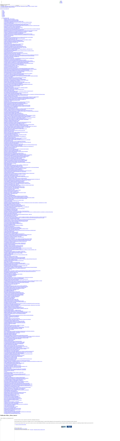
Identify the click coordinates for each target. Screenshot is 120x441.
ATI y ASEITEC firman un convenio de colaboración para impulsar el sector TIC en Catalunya (18, 73)
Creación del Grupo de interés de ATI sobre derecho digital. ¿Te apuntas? (15, 174)
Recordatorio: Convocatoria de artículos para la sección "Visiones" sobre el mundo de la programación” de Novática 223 (22, 179)
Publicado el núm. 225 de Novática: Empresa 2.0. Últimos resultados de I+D (15, 128)
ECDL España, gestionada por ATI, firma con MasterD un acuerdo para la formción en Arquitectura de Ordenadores (21, 54)
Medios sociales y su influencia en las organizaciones (12, 262)
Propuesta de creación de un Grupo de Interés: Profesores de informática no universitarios (17, 162)
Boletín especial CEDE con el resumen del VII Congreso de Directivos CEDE (15, 254)
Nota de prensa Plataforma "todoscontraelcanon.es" (11, 289)
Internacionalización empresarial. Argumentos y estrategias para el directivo (15, 168)
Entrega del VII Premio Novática (9, 131)
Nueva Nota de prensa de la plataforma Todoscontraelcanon (13, 398)
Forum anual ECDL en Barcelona (9, 370)
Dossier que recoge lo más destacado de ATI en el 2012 (12, 185)
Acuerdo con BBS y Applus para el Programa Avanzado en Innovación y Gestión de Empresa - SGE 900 (19, 115)
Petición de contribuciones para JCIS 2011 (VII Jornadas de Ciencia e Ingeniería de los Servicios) (18, 277)
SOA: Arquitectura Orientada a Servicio (10, 359)
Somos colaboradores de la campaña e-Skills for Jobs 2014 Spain (13, 104)
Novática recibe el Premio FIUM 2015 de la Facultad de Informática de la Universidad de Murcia (18, 70)
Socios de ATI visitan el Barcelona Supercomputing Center (13, 93)
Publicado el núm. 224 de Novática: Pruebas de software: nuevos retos (14, 130)
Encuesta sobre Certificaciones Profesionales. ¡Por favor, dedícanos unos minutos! (16, 381)
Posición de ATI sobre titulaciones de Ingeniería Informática (13, 341)
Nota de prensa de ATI (7, 36)
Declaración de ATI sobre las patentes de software (11, 320)
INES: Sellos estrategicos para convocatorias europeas (12, 291)
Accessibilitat (2, 6)
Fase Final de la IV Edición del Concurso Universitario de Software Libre (15, 301)
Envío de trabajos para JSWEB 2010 (9, 297)
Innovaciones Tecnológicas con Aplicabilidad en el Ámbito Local (13, 380)
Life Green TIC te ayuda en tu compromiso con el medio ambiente (14, 74)
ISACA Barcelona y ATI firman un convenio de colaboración (13, 145)
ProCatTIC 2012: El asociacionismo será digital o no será (12, 212)
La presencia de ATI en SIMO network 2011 (10, 259)
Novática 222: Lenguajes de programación (10, 147)
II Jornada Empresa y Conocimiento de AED (10, 193)
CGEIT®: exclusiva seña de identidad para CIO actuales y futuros (14, 200)
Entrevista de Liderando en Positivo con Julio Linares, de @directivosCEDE (15, 178)
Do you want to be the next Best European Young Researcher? (13, 83)
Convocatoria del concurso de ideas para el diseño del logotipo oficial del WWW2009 (16, 383)
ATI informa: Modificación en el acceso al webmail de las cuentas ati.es (14, 322)
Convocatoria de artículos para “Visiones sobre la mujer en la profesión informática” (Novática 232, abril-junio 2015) (21, 96)
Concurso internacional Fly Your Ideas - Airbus (11, 215)
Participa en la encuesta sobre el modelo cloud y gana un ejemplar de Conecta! (15, 159)
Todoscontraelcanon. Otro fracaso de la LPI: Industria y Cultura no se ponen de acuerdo (17, 384)
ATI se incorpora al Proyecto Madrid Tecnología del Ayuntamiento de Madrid (15, 235)
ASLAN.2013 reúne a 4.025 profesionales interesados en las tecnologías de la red (16, 156)
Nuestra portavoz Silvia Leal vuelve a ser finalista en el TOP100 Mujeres (15, 79)
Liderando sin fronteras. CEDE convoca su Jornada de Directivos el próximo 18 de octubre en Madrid (19, 197)
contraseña (17, 5)
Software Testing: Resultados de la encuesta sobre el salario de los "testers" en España (16, 155)
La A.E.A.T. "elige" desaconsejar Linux (10, 407)
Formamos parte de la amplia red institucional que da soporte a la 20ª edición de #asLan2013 (17, 170)
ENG (7, 8)
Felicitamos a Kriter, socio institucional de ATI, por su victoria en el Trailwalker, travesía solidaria (18, 37)
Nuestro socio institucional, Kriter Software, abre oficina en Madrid (14, 41)
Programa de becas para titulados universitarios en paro (12, 304)
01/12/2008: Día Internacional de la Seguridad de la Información (13, 343)
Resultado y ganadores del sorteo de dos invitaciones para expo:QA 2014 (15, 109)
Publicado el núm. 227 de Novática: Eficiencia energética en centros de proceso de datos (17, 105)
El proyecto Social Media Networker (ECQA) (11, 133)
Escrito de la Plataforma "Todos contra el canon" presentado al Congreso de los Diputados (17, 319)
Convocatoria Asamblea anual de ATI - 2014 (10, 107)
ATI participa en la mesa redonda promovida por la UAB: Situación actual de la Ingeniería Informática (19, 55)
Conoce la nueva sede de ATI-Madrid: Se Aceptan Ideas (12, 44)
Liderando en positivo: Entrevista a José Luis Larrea (12, 229)
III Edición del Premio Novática (9, 340)
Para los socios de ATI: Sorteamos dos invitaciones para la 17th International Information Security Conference (20, 69)
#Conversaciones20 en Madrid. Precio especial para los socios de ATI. (14, 180)
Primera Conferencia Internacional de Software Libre (12, 362)
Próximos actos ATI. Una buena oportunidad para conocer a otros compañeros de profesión (17, 23)
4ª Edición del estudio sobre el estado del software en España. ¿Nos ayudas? (15, 47)
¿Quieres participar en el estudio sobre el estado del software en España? (15, 117)
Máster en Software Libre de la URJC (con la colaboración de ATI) (14, 345)
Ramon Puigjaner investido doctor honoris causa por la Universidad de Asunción (16, 286)
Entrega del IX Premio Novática (9, 57)
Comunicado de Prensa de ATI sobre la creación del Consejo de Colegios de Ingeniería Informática (18, 315)
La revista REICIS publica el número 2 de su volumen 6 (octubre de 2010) (15, 287)
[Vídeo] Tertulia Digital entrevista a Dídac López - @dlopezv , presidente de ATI (16, 164)
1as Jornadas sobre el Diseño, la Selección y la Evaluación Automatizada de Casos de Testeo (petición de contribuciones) (22, 336)
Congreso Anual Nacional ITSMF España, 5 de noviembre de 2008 (14, 342)
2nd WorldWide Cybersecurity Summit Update (11, 272)
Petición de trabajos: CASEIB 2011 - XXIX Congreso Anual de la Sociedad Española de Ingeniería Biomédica (20, 267)
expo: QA (5, 371)
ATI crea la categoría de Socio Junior (9, 339)
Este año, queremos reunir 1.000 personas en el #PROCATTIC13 (14, 153)
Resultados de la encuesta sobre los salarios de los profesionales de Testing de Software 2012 (18, 234)
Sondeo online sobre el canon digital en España (11, 391)
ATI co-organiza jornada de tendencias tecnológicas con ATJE (13, 223)
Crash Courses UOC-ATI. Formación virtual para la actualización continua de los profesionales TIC (19, 146)
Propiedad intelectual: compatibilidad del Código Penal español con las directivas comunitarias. (18, 154)
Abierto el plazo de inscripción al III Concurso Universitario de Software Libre (15, 346)
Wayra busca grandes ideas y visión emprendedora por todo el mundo (14, 187)
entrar (28, 5)
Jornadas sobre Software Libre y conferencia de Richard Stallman (13, 278)
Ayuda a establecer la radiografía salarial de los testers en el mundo (14, 181)
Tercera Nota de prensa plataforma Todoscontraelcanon (12, 397)
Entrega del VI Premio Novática (9, 199)
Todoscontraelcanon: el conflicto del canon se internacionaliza (13, 356)
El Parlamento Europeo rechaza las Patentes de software (12, 409)
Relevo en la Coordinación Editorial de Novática (11, 399)
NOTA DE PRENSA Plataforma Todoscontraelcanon (12, 395)
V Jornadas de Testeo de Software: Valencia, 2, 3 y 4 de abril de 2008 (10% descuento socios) (18, 358)
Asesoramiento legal (7, 317)
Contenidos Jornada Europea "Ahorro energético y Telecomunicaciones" (15, 388)
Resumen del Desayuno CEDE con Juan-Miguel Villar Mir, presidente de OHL (16, 221)
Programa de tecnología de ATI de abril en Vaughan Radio (12, 72)
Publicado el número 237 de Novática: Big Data (11, 19)
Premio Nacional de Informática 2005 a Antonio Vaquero (12, 408)
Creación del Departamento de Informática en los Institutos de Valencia (14, 321)
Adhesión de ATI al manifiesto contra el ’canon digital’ (12, 410)
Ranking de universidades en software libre (10, 213)
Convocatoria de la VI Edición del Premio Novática (11, 218)
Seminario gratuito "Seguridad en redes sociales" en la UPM (13, 328)
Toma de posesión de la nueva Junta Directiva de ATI (12, 48)
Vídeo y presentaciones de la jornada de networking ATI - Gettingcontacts (15, 171)
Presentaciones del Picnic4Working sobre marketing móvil (12, 112)
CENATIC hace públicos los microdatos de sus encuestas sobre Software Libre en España (17, 240)
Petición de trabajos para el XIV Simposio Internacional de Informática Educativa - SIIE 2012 (18, 214)
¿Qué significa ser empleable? (8, 76)
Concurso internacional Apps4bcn (9, 231)
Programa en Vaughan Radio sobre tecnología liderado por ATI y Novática (15, 77)
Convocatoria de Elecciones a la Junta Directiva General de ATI (13, 143)
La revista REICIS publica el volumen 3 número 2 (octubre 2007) (14, 372)
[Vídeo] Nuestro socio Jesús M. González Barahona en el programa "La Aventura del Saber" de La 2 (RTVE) (20, 126)
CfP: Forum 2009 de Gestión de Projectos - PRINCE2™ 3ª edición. (14, 325)
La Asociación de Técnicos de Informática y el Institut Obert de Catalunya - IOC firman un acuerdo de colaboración (21, 111)
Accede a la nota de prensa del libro (20, 424)
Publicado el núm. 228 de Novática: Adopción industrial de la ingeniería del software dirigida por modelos (19, 97)
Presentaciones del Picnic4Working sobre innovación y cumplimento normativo (16, 87)
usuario (5, 5)
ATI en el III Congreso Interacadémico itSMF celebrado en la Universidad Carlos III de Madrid (18, 352)
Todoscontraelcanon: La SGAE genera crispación (11, 350)
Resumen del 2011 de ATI (8, 250)
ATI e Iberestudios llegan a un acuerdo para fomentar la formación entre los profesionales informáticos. (19, 331)
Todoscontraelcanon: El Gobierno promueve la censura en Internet (14, 382)
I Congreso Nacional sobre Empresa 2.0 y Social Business (12, 227)
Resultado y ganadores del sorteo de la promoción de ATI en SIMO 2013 (15, 136)
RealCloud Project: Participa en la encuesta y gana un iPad (12, 236)
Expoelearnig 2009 (7, 330)
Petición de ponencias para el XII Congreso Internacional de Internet (14, 355)
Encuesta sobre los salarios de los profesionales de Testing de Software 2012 (15, 241)
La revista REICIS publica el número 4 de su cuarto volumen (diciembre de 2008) (16, 337)
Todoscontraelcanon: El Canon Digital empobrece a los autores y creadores (15, 348)
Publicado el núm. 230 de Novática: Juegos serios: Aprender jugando (14, 81)
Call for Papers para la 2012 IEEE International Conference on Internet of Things (16, 228)
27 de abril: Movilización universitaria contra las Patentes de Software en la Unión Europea (17, 411)
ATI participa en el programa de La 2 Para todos (11, 88)
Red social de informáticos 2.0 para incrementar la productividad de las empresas (16, 335)
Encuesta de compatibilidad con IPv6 (9, 224)
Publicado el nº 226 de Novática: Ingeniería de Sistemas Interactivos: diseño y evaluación (17, 116)
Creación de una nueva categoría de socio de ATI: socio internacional (14, 208)
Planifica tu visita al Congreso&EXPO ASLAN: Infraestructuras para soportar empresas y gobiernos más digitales (21, 75)
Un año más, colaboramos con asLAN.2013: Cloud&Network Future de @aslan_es (16, 182)
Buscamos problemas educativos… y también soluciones (12, 310)
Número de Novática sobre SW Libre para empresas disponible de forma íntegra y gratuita (17, 311)
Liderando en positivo (7, 314)
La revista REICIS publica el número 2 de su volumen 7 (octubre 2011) (14, 251)
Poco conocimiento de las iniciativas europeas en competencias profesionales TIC (16, 92)
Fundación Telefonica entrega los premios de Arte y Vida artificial (14, 393)
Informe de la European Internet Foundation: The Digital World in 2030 (14, 102)
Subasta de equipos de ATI (8, 194)
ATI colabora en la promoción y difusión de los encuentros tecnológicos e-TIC (15, 366)
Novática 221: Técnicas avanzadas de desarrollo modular (12, 150)
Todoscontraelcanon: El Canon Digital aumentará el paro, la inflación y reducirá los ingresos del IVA (19, 351)
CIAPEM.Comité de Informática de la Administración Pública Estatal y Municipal (16, 378)
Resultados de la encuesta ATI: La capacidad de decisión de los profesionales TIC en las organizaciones (19, 34)
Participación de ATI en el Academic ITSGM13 (11, 149)
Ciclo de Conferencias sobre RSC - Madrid (10, 177)
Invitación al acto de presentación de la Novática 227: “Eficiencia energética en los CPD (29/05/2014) (19, 108)
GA (4, 8)
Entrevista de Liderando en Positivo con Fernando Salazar (12, 248)
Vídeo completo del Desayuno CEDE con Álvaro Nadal (12, 204)
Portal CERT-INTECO (7, 255)
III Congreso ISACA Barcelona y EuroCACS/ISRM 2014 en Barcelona (15, 141)
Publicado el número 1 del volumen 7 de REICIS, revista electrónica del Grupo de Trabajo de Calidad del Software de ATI (22, 270)
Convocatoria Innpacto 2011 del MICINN (10, 274)
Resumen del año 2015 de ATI (8, 51)
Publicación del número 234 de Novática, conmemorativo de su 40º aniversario (15, 53)
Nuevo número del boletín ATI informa (10, 207)
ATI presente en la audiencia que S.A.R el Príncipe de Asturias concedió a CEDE (16, 125)
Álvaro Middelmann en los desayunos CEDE (11, 209)
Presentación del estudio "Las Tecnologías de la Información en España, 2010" (15, 265)
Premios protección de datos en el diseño (10, 163)
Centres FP (12, 6)
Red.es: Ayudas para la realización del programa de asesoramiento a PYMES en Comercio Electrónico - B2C (20, 249)
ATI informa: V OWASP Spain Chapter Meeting (11, 316)
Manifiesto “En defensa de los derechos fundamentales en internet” (14, 307)
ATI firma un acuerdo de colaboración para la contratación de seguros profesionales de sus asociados (19, 98)
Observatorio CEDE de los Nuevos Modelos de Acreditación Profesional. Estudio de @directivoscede (19, 173)
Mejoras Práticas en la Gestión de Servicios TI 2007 (11, 386)
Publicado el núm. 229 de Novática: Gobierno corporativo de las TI (14, 89)
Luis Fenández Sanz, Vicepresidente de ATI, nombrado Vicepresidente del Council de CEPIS (18, 238)
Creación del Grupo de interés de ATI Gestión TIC (11, 201)
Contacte (36, 6)
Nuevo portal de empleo (7, 376)
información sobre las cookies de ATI (39, 429)
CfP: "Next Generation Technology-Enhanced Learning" (12, 363)
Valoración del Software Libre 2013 (9, 129)
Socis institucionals (17, 6)
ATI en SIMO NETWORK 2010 (9, 290)
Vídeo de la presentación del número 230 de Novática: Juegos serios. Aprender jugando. (17, 82)
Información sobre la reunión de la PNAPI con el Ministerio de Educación (15, 392)
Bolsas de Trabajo (28, 6)
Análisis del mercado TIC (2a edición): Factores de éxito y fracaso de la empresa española (17, 387)
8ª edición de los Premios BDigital (9, 298)
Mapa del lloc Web (7, 6)
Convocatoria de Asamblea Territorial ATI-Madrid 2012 (12, 222)
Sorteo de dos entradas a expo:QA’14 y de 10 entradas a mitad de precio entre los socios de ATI (18, 110)
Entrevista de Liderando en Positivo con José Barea (11, 203)
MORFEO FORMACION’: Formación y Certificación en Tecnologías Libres (15, 312)
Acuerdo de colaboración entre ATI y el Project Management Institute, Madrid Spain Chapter (18, 239)
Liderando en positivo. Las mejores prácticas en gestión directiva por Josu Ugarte (16, 220)
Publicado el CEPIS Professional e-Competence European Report (14, 260)
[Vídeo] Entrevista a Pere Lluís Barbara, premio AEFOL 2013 (13, 165)
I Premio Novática (7, 400)
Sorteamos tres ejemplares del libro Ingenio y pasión (12, 120)
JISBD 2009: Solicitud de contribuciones (10, 334)
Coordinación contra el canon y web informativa (11, 403)
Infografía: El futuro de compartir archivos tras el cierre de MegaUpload (14, 243)
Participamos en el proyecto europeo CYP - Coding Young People (14, 64)
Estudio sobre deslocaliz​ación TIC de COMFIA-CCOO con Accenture (14, 257)
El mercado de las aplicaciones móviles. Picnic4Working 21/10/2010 (14, 288)
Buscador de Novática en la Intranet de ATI (10, 152)
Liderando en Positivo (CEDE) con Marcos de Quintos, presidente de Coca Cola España (17, 139)
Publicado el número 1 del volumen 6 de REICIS (11, 296)
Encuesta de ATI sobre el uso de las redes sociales (11, 188)
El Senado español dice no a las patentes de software (12, 412)
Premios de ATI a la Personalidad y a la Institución (11, 401)
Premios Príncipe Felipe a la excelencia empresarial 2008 (12, 367)
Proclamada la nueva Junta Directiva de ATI (10, 49)
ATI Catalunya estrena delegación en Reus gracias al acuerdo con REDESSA (15, 285)
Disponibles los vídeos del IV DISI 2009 (10, 302)
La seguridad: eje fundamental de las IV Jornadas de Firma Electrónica (14, 377)
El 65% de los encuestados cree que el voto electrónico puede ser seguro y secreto (16, 24)
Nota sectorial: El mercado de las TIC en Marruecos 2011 (12, 247)
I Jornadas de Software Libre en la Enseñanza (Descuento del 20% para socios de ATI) (17, 374)
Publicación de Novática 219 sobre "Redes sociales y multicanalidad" (14, 186)
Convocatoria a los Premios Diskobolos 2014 (10, 91)
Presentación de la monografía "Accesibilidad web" (11, 56)
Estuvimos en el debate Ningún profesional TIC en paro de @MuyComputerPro (16, 151)
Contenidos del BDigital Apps (8, 253)
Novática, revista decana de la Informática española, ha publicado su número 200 (16, 308)
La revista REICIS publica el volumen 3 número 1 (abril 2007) (13, 379)
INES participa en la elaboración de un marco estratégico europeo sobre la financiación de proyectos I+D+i (20, 271)
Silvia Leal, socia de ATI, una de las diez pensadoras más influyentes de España (16, 132)
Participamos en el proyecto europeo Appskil (10, 67)
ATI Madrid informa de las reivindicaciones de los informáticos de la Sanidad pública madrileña (18, 385)
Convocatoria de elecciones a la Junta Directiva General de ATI (13, 52)
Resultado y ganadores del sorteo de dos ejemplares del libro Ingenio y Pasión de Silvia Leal (17, 118)
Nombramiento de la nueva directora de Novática (11, 20)
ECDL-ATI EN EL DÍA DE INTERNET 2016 (11, 42)
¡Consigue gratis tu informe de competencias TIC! (11, 135)
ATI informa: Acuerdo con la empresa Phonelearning (12, 318)
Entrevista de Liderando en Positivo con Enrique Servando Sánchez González (15, 198)
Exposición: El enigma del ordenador (9, 244)
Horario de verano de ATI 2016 (8, 35)
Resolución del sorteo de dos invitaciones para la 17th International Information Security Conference (19, 68)
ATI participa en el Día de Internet (9, 226)
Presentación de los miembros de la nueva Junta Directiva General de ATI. (15, 46)
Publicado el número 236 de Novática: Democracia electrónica (13, 27)
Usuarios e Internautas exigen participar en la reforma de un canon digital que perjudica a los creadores (19, 281)
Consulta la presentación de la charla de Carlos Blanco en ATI (13, 40)
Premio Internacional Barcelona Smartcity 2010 (11, 299)
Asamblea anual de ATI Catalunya (9, 172)
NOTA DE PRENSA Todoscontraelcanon (10, 390)
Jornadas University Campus (8, 373)
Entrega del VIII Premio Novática (9, 90)
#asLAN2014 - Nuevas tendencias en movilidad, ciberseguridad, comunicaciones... (16, 119)
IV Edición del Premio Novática (9, 309)
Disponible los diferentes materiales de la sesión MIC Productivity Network (15, 252)
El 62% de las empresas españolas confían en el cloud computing (13, 113)
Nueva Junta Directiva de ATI (8, 140)
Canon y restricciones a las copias (9, 405)
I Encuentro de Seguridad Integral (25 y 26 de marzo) (12, 332)
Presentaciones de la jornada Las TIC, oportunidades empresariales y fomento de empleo (17, 183)
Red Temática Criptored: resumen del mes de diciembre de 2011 (13, 246)
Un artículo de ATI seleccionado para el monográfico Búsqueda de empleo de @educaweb (17, 142)
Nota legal (31, 429)
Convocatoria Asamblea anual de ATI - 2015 (10, 65)
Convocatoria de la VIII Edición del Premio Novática (12, 100)
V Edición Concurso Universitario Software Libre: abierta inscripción (14, 293)
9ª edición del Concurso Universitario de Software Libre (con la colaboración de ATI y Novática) (18, 60)
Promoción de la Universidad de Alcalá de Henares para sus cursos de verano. (15, 114)
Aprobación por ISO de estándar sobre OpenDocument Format (13, 402)
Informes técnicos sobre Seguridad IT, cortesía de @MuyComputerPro (14, 175)
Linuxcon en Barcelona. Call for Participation (11, 210)
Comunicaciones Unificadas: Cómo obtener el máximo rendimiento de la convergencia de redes (18, 353)
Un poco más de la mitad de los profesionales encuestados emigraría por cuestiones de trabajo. (18, 22)
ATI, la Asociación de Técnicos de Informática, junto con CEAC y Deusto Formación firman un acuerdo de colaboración (22, 28)
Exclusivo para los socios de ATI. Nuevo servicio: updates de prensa (14, 71)
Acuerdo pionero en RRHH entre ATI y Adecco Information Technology (15, 313)
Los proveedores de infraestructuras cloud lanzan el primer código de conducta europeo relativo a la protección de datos (21, 25)
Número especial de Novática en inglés (10, 137)
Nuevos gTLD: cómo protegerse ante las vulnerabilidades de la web (14, 123)
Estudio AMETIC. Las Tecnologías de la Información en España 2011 (14, 205)
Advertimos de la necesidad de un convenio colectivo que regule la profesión (15, 160)
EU (5, 8)
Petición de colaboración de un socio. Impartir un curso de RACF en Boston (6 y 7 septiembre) (18, 31)
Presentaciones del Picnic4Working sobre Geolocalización (12, 138)
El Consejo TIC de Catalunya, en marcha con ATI (11, 191)
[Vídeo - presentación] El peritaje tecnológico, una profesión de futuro (14, 161)
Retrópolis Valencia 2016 (8, 43)
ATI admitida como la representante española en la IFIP (12, 413)
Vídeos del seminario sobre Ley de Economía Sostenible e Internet (14, 300)
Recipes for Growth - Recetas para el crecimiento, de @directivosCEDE (15, 157)
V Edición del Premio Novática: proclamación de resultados (13, 266)
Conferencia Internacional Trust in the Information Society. (12, 306)
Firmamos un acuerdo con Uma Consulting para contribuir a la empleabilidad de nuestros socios (18, 84)
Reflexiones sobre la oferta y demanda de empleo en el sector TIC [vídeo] (15, 192)
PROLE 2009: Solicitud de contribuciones (10, 333)
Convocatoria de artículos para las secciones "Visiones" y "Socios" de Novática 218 (16, 206)
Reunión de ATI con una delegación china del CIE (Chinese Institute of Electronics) (16, 282)
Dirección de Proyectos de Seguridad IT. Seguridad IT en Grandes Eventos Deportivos (17, 360)
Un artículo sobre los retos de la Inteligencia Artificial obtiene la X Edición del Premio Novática (18, 33)
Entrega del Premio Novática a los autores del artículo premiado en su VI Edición (16, 196)
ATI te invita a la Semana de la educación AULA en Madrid (13, 78)
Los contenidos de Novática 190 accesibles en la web (12, 349)
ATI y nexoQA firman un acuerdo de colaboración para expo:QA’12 (14, 233)
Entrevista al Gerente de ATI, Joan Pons (10, 273)
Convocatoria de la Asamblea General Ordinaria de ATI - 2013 (13, 166)
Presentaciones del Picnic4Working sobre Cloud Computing (13, 158)
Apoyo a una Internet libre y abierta (9, 189)
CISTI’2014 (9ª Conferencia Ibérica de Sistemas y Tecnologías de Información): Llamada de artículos (19, 124)
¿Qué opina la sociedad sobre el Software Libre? (11, 121)
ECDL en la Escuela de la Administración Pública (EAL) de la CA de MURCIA (16, 404)
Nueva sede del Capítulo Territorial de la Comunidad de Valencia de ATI (15, 268)
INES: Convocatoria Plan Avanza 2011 (10, 275)
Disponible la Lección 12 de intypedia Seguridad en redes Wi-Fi (13, 245)
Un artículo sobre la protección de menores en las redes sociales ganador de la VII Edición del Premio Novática (20, 144)
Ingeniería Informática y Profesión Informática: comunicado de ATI (14, 327)
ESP (1, 8)
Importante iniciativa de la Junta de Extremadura (11, 396)
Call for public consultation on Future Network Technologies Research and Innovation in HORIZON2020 (20, 230)
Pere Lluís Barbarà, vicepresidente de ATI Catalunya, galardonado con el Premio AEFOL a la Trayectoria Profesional (21, 167)
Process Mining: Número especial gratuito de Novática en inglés (13, 85)
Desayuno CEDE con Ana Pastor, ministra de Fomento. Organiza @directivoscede (16, 176)
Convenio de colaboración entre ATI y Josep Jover (11, 184)
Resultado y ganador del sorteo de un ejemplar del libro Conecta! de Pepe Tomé (16, 95)
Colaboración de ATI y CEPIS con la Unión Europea (12, 283)
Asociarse (32, 6)
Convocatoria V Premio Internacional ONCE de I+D (12, 354)
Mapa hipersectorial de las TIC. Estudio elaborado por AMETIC (13, 225)
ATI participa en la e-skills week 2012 (9, 242)
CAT (2, 8)
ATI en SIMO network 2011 (8, 261)
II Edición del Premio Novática (8, 375)
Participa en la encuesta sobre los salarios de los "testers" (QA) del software (15, 122)
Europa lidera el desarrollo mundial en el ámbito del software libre (14, 292)
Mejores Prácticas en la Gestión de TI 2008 (10, 357)
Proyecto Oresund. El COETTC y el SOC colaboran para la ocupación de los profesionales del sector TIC (20, 219)
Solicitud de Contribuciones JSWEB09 (10, 323)
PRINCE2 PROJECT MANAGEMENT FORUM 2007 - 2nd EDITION (15, 369)
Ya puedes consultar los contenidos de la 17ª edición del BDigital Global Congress (16, 62)
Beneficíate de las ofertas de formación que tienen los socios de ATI (14, 29)
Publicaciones (23, 6)
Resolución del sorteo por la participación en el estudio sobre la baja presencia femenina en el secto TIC (19, 61)
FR (8, 8)
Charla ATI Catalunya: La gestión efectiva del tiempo (12, 295)
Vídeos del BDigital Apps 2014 (8, 86)
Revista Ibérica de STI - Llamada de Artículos (11, 232)
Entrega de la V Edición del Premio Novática (10, 256)
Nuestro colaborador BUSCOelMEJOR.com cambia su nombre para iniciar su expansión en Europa (19, 50)
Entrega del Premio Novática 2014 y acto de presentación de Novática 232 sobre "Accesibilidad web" (19, 58)
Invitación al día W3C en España (9, 329)
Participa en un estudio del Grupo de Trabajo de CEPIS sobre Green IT (14, 263)
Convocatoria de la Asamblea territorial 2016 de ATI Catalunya (13, 45)
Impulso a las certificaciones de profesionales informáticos (12, 338)
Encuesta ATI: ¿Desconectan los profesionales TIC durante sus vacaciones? (15, 32)
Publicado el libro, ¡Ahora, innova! (9, 18)
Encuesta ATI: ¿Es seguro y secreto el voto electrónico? (12, 26)
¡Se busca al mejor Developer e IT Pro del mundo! (11, 66)
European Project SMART (8, 276)
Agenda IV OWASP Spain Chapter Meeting (10, 344)
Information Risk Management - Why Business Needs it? (12, 365)
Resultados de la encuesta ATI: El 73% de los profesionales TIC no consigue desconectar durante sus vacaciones (20, 30)
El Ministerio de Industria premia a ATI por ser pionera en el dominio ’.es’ (15, 99)
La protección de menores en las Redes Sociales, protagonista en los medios (15, 134)
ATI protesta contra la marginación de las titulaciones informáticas (14, 294)
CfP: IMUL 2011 (6, 269)
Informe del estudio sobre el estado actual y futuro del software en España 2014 (16, 103)
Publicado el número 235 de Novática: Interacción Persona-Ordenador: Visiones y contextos (17, 39)
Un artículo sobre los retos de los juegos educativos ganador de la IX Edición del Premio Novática (18, 63)
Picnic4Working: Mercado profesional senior (10, 264)
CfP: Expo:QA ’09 (7, 324)
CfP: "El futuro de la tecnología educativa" (10, 364)
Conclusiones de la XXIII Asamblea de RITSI (11, 406)
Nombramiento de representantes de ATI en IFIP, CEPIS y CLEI (13, 21)
